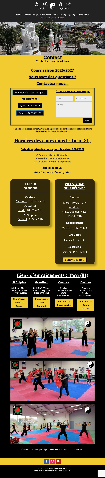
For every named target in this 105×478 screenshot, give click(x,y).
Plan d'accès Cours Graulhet (41, 302)
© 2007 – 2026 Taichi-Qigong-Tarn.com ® (52, 468)
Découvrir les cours (74, 259)
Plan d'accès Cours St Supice (19, 302)
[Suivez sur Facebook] (46, 461)
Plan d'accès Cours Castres (86, 305)
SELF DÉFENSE (74, 188)
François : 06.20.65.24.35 (30, 113)
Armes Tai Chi (83, 15)
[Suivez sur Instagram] (52, 461)
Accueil (19, 15)
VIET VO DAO (74, 184)
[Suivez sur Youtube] (58, 461)
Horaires (27, 15)
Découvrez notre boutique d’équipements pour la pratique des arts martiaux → (52, 450)
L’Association (45, 15)
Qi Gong (71, 15)
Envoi (87, 120)
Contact (61, 18)
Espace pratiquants (48, 18)
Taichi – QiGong (59, 15)
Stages (35, 15)
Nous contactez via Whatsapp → (30, 92)
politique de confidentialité (64, 129)
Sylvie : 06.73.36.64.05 (30, 105)
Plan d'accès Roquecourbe (64, 303)
